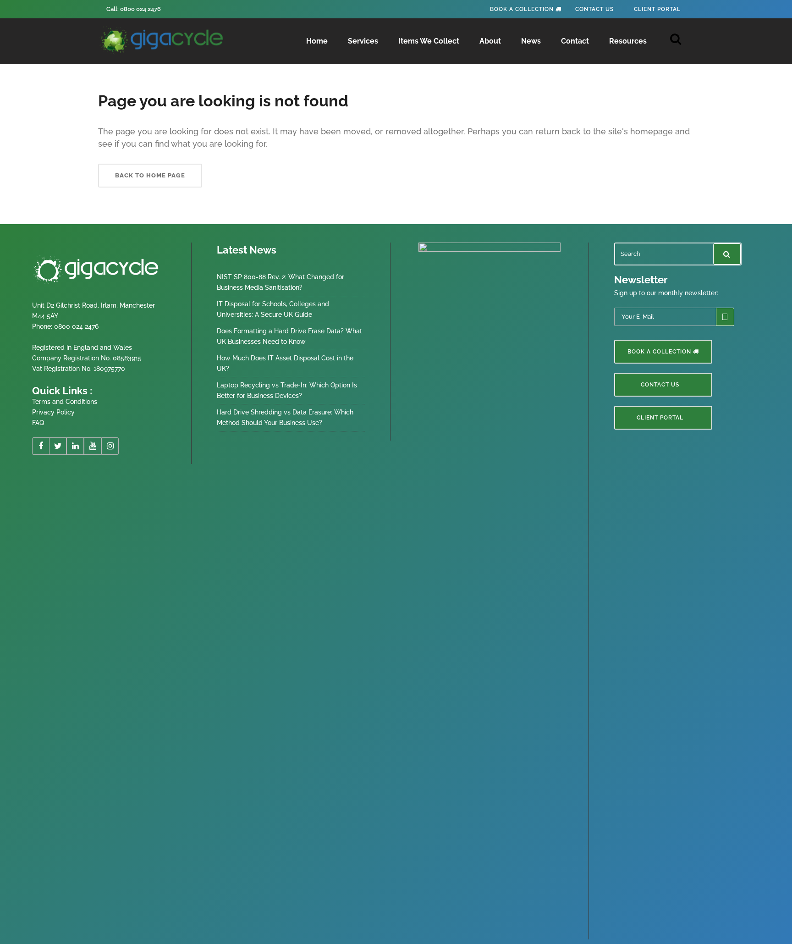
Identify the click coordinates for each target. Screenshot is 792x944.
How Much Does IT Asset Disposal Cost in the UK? (285, 363)
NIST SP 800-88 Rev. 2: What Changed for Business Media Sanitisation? (280, 282)
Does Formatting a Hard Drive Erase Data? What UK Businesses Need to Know (289, 336)
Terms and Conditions (64, 401)
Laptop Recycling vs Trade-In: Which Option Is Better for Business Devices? (287, 390)
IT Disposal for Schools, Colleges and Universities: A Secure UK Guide (273, 309)
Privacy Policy (53, 412)
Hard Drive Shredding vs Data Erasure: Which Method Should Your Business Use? (285, 417)
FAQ (38, 422)
